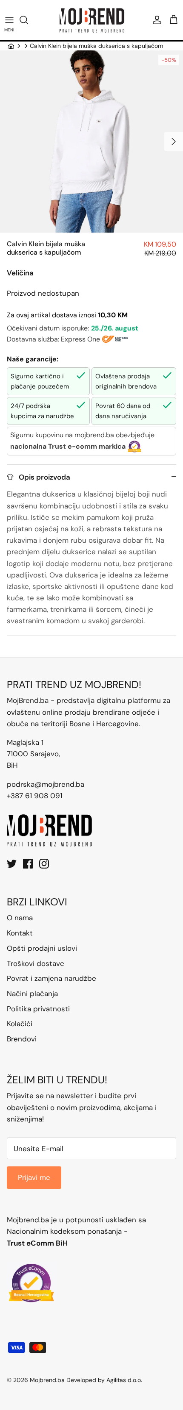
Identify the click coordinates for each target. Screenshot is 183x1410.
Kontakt (20, 933)
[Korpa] (173, 20)
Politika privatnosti (38, 1008)
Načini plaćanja (32, 993)
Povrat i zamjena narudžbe (51, 978)
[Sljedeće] (173, 141)
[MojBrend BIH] (91, 20)
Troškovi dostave (35, 963)
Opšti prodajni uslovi (42, 948)
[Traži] (28, 20)
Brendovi (22, 1039)
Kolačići (19, 1023)
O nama (20, 917)
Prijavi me (34, 1177)
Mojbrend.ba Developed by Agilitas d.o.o (85, 1380)
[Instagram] (44, 864)
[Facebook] (28, 864)
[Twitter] (12, 864)
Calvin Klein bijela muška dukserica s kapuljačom (96, 46)
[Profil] (155, 20)
